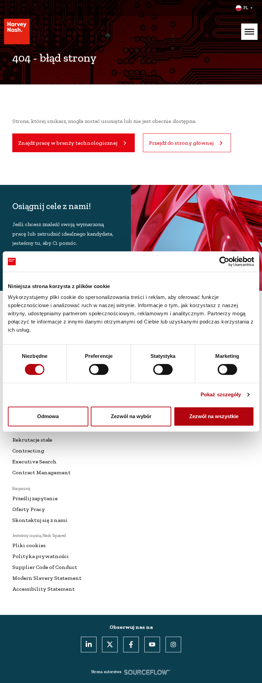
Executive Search (34, 461)
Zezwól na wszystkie (213, 416)
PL (245, 7)
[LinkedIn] (89, 644)
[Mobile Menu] (249, 31)
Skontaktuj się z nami (40, 520)
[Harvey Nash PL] (17, 31)
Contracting (28, 450)
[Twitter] (110, 644)
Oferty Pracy (28, 509)
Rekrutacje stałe (32, 439)
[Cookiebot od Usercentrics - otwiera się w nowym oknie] (224, 261)
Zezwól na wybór (131, 416)
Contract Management (41, 472)
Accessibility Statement (43, 589)
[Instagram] (173, 644)
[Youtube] (152, 644)
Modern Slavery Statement (47, 578)
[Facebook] (131, 644)
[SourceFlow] (147, 672)
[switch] (98, 369)
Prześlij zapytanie (35, 498)
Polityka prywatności (40, 556)
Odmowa (48, 416)
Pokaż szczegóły (221, 394)
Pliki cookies (29, 545)
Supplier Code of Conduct (44, 567)
